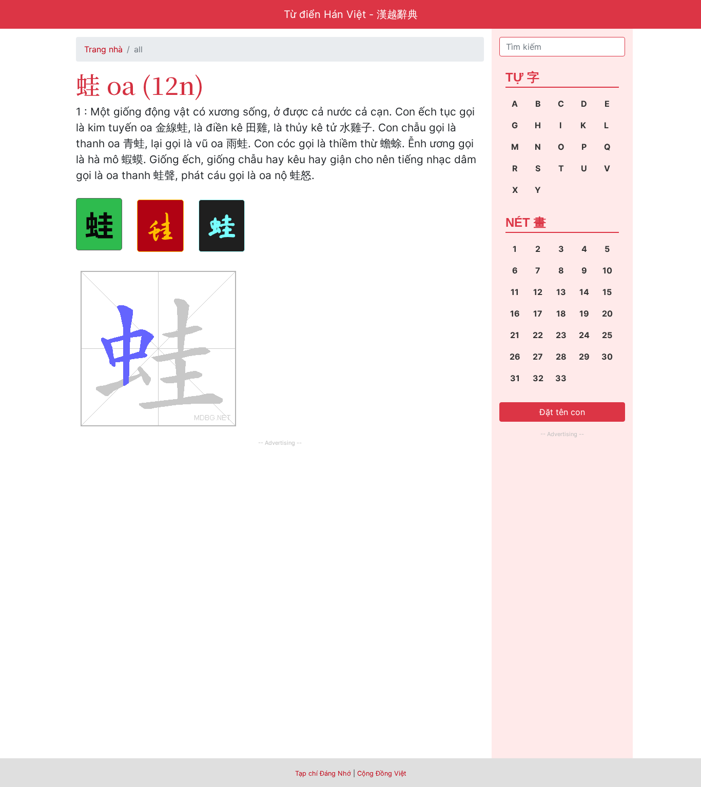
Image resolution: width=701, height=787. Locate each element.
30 (607, 356)
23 (561, 335)
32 (538, 378)
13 (561, 292)
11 (515, 292)
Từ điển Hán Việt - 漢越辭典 (351, 14)
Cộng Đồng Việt (381, 773)
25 (607, 335)
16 (515, 313)
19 (584, 313)
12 (537, 292)
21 (514, 335)
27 (538, 356)
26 (515, 356)
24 (584, 335)
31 (515, 378)
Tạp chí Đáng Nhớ (323, 773)
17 (537, 313)
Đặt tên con (562, 412)
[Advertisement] (280, 521)
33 (561, 378)
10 (607, 270)
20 (607, 313)
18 (561, 313)
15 (607, 292)
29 (584, 356)
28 (561, 356)
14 (584, 292)
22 (538, 335)
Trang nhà (103, 49)
